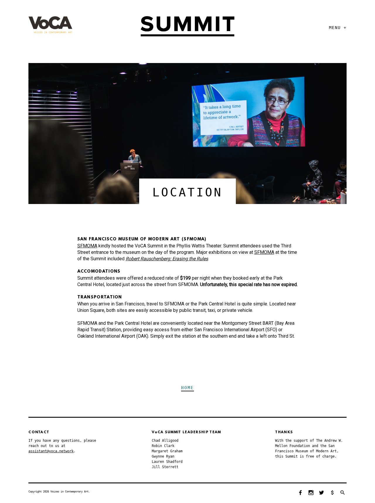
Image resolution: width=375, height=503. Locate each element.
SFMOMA (87, 246)
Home (187, 387)
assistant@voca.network (51, 451)
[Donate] (332, 493)
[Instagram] (311, 493)
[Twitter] (321, 493)
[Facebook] (300, 493)
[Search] (343, 493)
